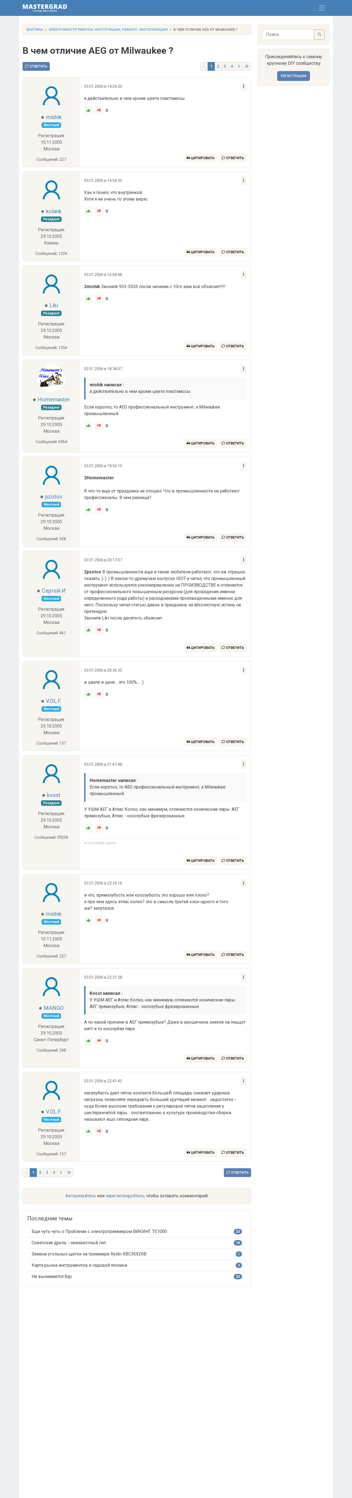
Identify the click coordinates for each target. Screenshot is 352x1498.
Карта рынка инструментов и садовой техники (79, 1265)
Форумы (34, 29)
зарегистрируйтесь (125, 1195)
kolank (54, 211)
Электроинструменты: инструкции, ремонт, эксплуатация (108, 29)
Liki (54, 305)
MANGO (54, 1008)
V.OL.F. (54, 701)
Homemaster (54, 399)
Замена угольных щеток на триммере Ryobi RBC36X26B (89, 1254)
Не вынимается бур (52, 1276)
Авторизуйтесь (80, 1195)
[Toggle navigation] (321, 7)
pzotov (53, 496)
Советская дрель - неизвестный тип (69, 1242)
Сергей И (54, 590)
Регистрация (293, 76)
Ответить (38, 66)
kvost (54, 795)
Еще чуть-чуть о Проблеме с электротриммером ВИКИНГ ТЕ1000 (99, 1231)
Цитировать (202, 158)
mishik (54, 117)
